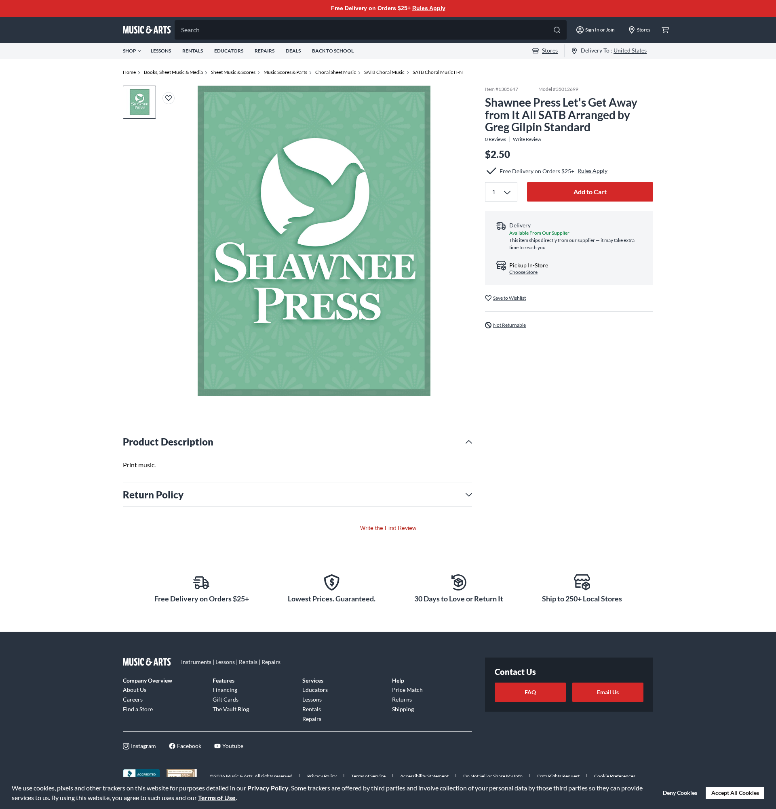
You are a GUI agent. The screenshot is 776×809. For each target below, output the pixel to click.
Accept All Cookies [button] (735, 792)
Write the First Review (388, 528)
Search (190, 30)
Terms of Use (217, 797)
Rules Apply (428, 8)
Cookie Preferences (614, 776)
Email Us (608, 692)
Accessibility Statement (424, 776)
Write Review (527, 139)
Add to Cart (590, 191)
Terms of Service (368, 776)
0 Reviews (495, 139)
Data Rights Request (558, 776)
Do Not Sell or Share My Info (493, 776)
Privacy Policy (268, 788)
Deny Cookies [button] (680, 792)
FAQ (530, 692)
